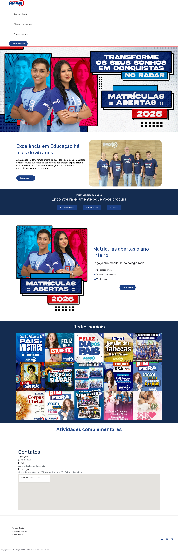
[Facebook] (167, 540)
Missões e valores (22, 24)
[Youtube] (162, 540)
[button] (18, 43)
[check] (95, 270)
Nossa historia (21, 34)
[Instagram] (172, 540)
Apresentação (21, 14)
